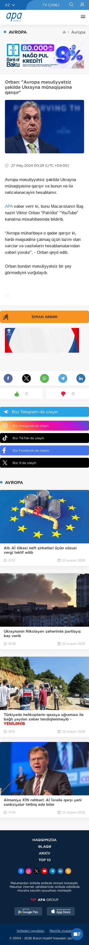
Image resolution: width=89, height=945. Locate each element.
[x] (37, 871)
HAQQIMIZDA (44, 840)
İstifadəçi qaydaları (30, 931)
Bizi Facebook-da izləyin (31, 450)
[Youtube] (44, 871)
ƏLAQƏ (44, 846)
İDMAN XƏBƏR (44, 317)
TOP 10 (45, 860)
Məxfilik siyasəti (60, 931)
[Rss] (68, 871)
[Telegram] (52, 871)
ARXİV (44, 853)
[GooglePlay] (28, 912)
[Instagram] (29, 871)
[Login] (82, 4)
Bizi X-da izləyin (24, 463)
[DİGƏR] (81, 17)
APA (9, 206)
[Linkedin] (60, 871)
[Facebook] (21, 871)
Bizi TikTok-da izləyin (28, 438)
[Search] (71, 4)
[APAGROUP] (44, 900)
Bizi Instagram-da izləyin (31, 426)
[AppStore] (61, 912)
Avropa (78, 32)
